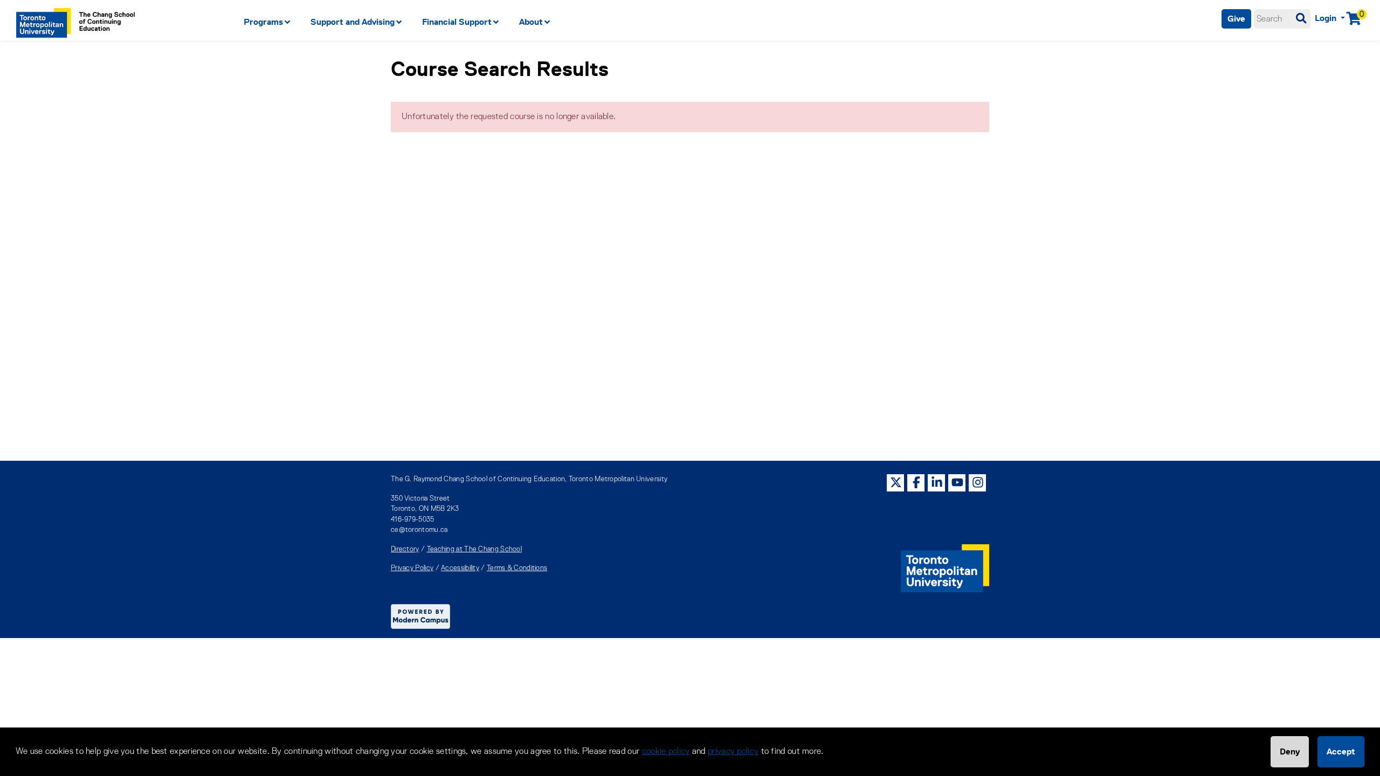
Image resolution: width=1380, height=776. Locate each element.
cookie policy (666, 751)
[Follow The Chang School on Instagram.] (978, 482)
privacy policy (733, 751)
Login (1326, 18)
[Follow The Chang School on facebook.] (916, 482)
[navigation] (580, 22)
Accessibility (460, 568)
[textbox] (1282, 19)
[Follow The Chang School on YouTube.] (957, 482)
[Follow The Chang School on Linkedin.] (937, 482)
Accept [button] (1341, 751)
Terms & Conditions (517, 568)
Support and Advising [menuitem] (352, 22)
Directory (405, 549)
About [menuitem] (531, 22)
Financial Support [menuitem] (457, 22)
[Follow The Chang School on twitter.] (896, 482)
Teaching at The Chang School (474, 549)
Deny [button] (1290, 751)
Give (1236, 18)
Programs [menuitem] (263, 22)
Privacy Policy (412, 568)
